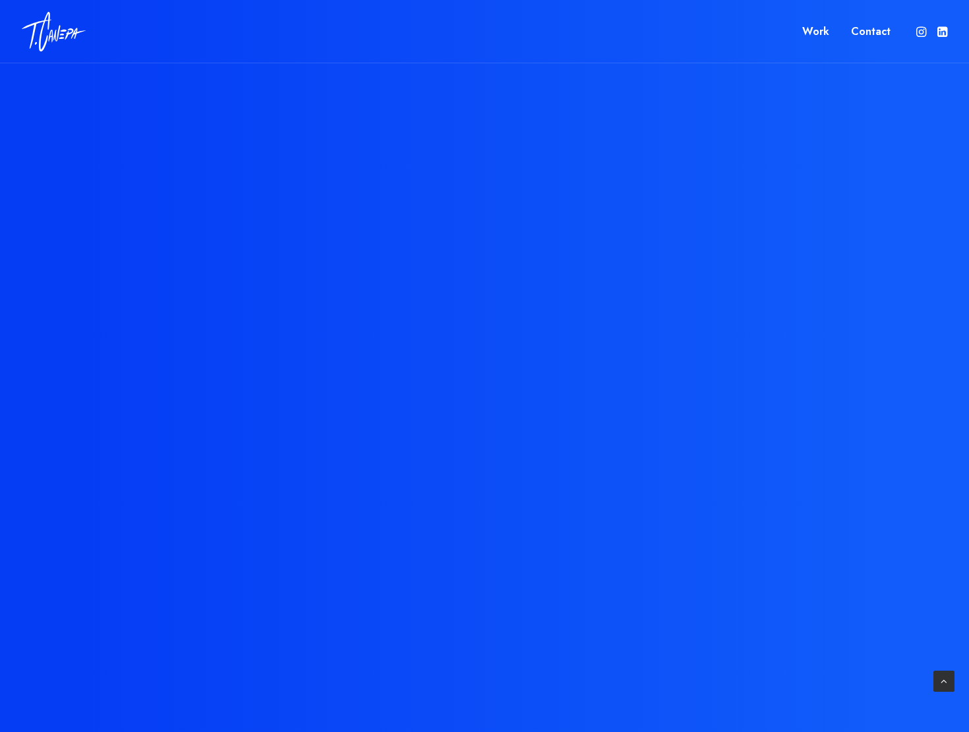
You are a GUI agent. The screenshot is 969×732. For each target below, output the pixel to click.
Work (815, 31)
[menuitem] (815, 31)
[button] (922, 31)
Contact (871, 31)
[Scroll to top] (943, 680)
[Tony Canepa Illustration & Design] (54, 31)
